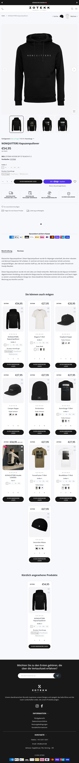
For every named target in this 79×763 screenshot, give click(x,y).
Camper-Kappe (13, 408)
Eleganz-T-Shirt (39, 337)
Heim (3, 16)
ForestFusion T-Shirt (39, 475)
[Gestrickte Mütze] (39, 524)
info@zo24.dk (42, 744)
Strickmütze (39, 408)
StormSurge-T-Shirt (66, 408)
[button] (74, 69)
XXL (19, 483)
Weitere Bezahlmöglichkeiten (57, 186)
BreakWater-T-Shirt (66, 475)
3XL (18, 167)
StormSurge (5, 174)
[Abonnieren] (57, 675)
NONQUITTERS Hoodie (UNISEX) (13, 476)
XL (11, 167)
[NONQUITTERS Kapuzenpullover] (13, 319)
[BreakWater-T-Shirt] (65, 457)
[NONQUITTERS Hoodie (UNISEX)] (13, 457)
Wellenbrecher (24, 174)
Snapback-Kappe (66, 337)
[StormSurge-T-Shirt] (65, 390)
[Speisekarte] (76, 9)
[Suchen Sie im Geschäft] (72, 9)
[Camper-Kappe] (13, 390)
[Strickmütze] (39, 390)
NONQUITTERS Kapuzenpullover (13, 338)
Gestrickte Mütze (39, 542)
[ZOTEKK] (39, 9)
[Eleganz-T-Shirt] (39, 319)
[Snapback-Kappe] (65, 319)
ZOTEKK (13, 159)
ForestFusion (14, 174)
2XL (15, 167)
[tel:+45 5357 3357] (3, 9)
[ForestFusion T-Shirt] (39, 457)
